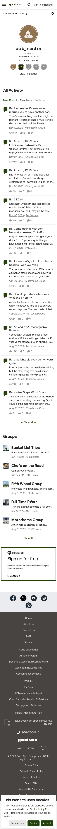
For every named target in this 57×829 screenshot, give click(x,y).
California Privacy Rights (31, 771)
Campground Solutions (28, 705)
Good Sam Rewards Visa (28, 667)
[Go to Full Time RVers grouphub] (6, 502)
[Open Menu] (52, 13)
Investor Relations (31, 777)
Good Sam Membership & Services (28, 699)
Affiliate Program (28, 655)
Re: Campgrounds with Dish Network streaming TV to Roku (27, 230)
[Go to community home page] (15, 4)
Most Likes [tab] (26, 100)
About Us (28, 624)
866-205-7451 (30, 732)
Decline (33, 823)
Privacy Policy (31, 765)
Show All (28, 538)
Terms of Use (31, 783)
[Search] (29, 4)
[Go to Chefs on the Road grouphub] (6, 466)
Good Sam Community (16, 13)
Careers (30, 748)
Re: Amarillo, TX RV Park (23, 141)
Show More (30, 422)
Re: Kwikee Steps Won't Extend (28, 392)
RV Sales (28, 681)
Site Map (28, 642)
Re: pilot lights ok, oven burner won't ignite (31, 361)
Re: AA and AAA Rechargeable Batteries (28, 328)
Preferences (17, 823)
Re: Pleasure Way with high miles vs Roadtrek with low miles (30, 263)
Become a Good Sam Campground (28, 661)
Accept (47, 823)
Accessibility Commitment (31, 789)
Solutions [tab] (40, 100)
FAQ (28, 636)
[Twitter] (23, 598)
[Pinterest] (28, 605)
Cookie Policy (37, 809)
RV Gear (28, 687)
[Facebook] (13, 598)
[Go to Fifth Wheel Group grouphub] (6, 484)
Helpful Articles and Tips (28, 712)
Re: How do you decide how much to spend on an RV (30, 296)
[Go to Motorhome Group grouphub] (6, 521)
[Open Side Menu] (4, 4)
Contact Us (28, 630)
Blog (19, 748)
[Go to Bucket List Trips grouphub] (6, 448)
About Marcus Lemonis (28, 673)
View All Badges (28, 73)
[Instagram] (44, 598)
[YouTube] (33, 598)
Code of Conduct (28, 649)
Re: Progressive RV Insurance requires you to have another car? (29, 110)
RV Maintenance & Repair (29, 693)
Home (28, 618)
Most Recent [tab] (10, 100)
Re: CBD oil (15, 199)
